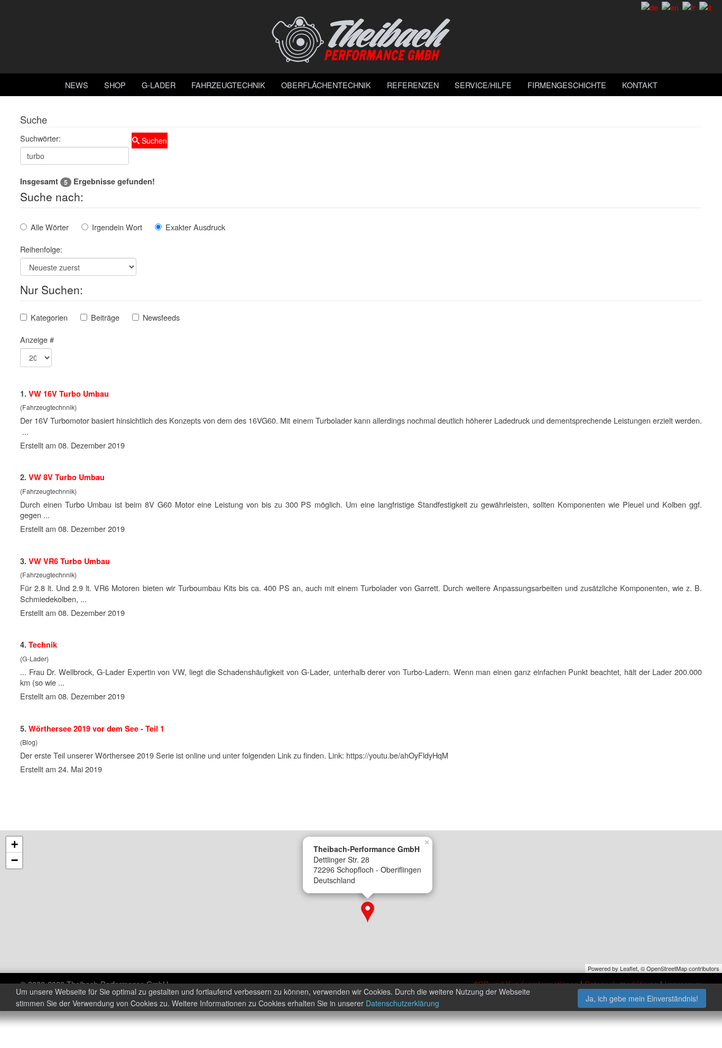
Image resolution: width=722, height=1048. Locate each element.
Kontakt (640, 84)
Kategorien (49, 317)
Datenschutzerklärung (402, 1003)
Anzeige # (37, 339)
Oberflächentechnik (326, 84)
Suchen (153, 140)
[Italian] (705, 6)
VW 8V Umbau (67, 477)
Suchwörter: (40, 138)
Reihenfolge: (41, 249)
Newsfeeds (161, 317)
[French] (689, 6)
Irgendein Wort (117, 226)
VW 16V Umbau (69, 393)
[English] (670, 6)
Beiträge (105, 317)
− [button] (14, 860)
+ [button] (14, 844)
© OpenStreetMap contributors (680, 968)
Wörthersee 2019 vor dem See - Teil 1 (96, 728)
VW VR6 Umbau (69, 561)
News (76, 84)
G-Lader (158, 84)
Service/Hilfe (483, 84)
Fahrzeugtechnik (228, 84)
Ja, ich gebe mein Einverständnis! (642, 998)
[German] (649, 6)
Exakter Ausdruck (195, 226)
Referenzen (413, 84)
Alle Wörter (50, 226)
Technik (43, 644)
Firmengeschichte (566, 84)
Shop (115, 84)
